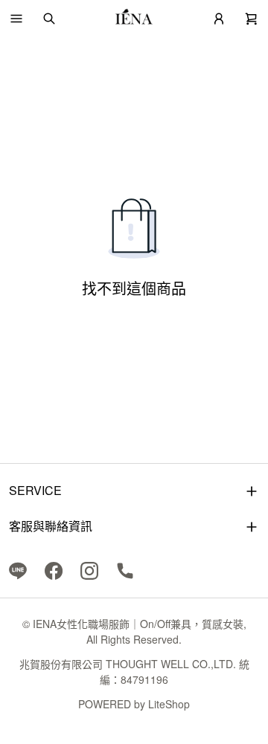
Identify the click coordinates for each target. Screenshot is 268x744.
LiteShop (169, 703)
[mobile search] (49, 18)
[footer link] (18, 569)
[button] (16, 18)
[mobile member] (218, 18)
